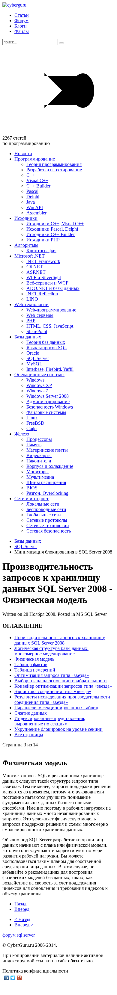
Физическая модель (34, 659)
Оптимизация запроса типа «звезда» (51, 675)
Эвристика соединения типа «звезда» (52, 691)
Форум (21, 20)
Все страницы (28, 734)
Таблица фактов (30, 664)
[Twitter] (13, 978)
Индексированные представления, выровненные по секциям (49, 721)
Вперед (21, 909)
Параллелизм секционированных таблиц (56, 707)
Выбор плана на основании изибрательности (60, 680)
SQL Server (25, 546)
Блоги (20, 25)
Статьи (21, 15)
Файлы (21, 31)
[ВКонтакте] (7, 978)
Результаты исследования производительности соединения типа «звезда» (62, 699)
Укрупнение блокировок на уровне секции (58, 729)
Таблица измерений (34, 669)
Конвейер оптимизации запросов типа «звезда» (63, 686)
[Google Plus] (19, 978)
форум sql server (18, 934)
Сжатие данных (30, 713)
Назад (20, 903)
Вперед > (23, 924)
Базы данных (27, 541)
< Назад (22, 919)
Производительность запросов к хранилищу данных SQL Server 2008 (59, 640)
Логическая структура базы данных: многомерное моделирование (51, 651)
